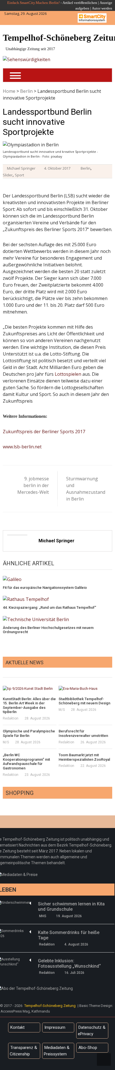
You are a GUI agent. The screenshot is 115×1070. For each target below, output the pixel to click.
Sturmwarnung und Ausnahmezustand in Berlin (84, 489)
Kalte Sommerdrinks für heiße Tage (68, 935)
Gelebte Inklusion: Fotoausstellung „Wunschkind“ (69, 963)
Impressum (54, 1027)
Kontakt (17, 1027)
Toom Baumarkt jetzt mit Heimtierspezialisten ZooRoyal (84, 757)
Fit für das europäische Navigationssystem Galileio (45, 587)
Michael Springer (21, 168)
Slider (8, 174)
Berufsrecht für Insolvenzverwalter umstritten (83, 733)
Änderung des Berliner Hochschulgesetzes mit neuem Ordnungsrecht (48, 630)
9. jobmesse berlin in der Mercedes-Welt (33, 485)
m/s (62, 710)
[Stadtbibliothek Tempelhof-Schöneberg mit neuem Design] (85, 688)
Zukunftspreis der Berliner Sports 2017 (44, 431)
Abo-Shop (87, 1047)
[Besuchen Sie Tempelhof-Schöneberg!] (26, 59)
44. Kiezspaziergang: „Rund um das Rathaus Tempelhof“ (49, 607)
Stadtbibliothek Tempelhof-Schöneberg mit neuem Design (84, 701)
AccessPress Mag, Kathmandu (25, 1011)
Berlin (26, 91)
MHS (42, 916)
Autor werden (102, 8)
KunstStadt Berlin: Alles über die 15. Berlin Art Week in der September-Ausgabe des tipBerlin (29, 705)
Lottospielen (68, 374)
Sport (19, 174)
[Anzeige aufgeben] (91, 8)
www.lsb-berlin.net (22, 447)
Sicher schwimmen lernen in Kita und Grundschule (71, 906)
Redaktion (10, 718)
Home (9, 91)
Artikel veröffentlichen (80, 3)
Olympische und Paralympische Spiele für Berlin (29, 733)
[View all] (110, 671)
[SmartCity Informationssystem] (92, 18)
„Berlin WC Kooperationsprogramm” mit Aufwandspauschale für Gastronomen (26, 761)
